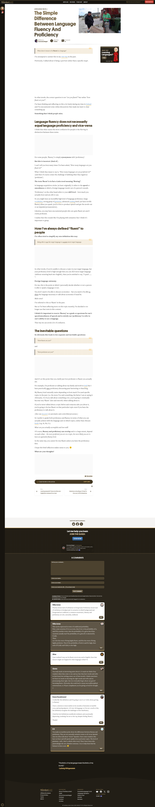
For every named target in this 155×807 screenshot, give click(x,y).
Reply (101, 617)
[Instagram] (108, 791)
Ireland (88, 104)
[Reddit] (73, 524)
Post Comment (77, 591)
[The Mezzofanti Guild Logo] (7, 2)
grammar (58, 201)
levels (37, 423)
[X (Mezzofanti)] (105, 791)
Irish (85, 386)
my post (45, 414)
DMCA (42, 799)
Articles (65, 2)
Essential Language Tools (85, 791)
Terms (42, 797)
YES (104, 58)
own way (64, 57)
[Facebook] (77, 524)
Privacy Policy (44, 795)
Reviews (72, 2)
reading (72, 201)
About (85, 2)
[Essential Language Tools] (2, 12)
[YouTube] (97, 791)
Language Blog (40, 9)
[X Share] (81, 524)
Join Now (77, 539)
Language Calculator (83, 793)
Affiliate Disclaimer (45, 793)
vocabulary (39, 201)
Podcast (79, 2)
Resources (149, 2)
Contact (61, 799)
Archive (61, 801)
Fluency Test (81, 795)
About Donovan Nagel (65, 795)
